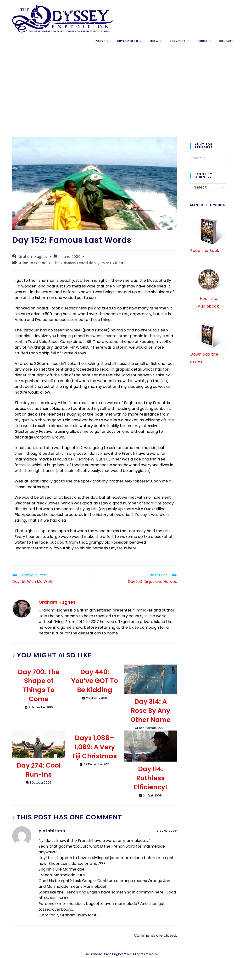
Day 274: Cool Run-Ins (39, 770)
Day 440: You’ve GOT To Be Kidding (94, 680)
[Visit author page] (21, 608)
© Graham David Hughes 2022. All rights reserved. (122, 954)
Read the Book (204, 250)
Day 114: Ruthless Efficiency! (150, 777)
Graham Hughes (33, 256)
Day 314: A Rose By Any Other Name (150, 710)
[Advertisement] (122, 91)
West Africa (112, 262)
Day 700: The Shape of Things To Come (39, 685)
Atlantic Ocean (32, 262)
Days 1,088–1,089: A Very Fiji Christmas (94, 746)
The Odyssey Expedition (74, 262)
